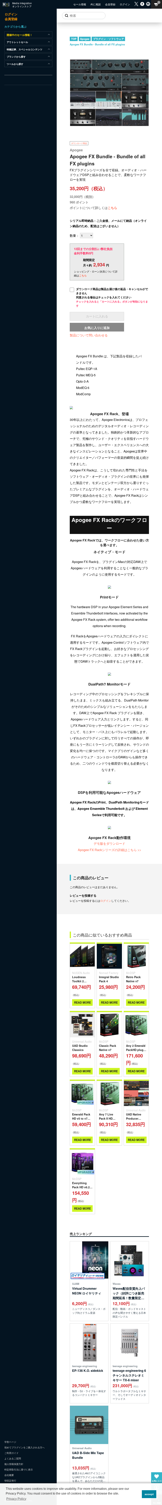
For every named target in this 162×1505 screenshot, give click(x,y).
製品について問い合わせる (89, 335)
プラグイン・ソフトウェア (108, 39)
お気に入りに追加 (97, 327)
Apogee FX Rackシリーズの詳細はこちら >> (109, 850)
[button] (137, 1494)
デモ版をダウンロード (109, 843)
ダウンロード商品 (79, 143)
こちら (112, 207)
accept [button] (149, 1494)
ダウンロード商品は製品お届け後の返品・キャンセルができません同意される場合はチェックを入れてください (112, 297)
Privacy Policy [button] (16, 1498)
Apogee (84, 39)
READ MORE (82, 1002)
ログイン (105, 901)
